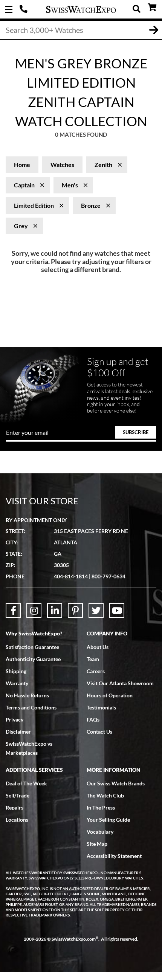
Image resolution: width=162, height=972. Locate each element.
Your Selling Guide (108, 819)
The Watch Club (105, 795)
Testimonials (101, 707)
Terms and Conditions (31, 707)
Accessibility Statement (114, 856)
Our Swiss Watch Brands (116, 783)
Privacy (14, 719)
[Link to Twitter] (96, 610)
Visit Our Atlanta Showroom (120, 683)
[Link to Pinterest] (75, 610)
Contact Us (99, 731)
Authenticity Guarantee (33, 659)
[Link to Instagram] (33, 610)
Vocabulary (100, 831)
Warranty (17, 683)
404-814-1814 (24, 9)
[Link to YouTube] (116, 610)
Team (93, 659)
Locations (17, 819)
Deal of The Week (26, 783)
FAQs (93, 719)
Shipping (16, 671)
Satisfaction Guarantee (32, 647)
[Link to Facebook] (13, 610)
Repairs (14, 807)
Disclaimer (18, 731)
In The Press (101, 807)
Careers (96, 671)
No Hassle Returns (27, 695)
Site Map (97, 844)
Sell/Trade (17, 795)
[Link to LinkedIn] (54, 610)
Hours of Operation (110, 695)
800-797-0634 (108, 576)
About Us (98, 647)
